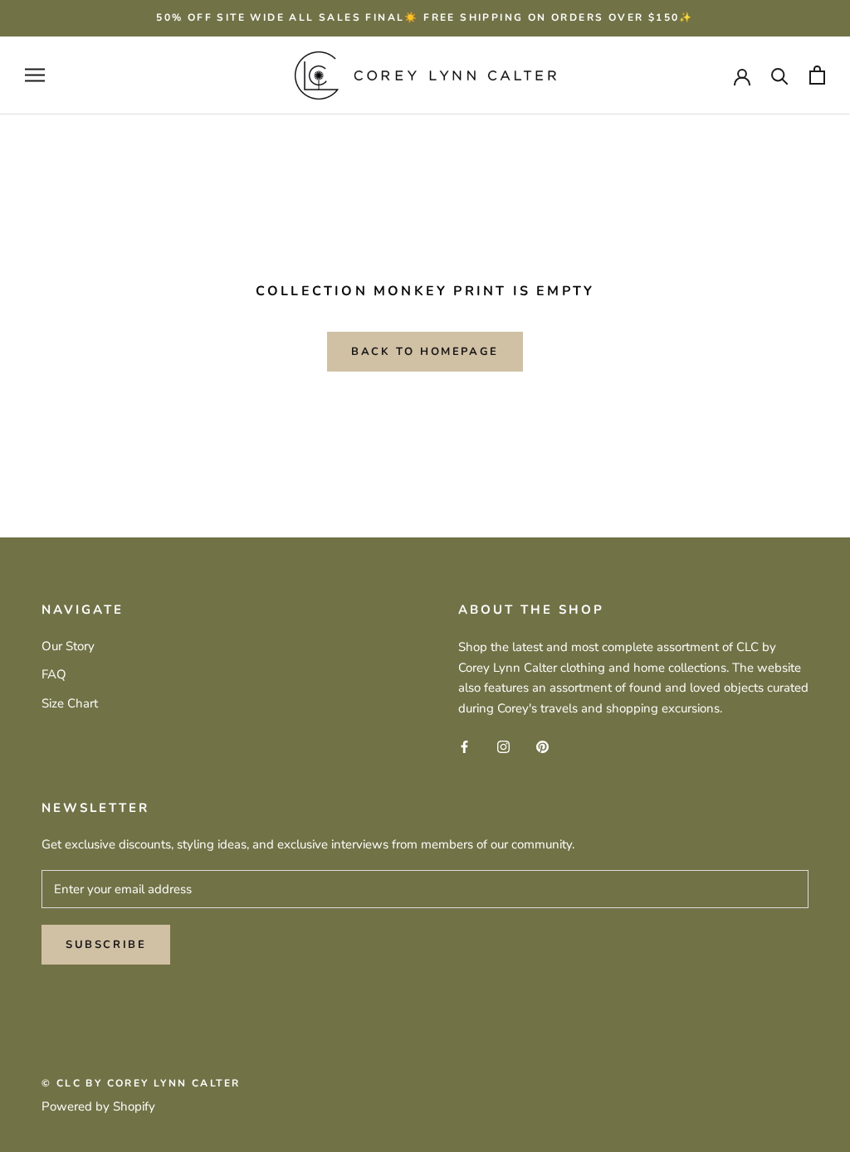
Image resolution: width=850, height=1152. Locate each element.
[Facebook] (464, 746)
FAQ (54, 674)
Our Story (68, 646)
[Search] (780, 75)
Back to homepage (425, 351)
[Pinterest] (542, 746)
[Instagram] (503, 746)
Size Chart (70, 703)
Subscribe (106, 944)
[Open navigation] (35, 75)
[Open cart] (817, 75)
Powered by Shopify (98, 1106)
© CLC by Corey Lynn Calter (141, 1083)
